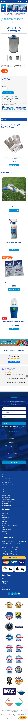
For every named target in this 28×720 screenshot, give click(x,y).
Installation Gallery (6, 493)
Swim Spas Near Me (6, 501)
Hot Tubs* (10, 449)
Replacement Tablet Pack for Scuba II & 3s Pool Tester (14, 158)
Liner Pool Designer (6, 497)
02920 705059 (13, 13)
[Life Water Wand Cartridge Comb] (14, 189)
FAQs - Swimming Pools (7, 482)
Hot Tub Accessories (12, 453)
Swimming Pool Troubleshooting (9, 480)
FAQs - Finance (5, 491)
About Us (4, 515)
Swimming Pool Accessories (14, 446)
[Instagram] (12, 593)
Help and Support (6, 478)
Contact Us (4, 519)
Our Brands (4, 523)
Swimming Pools (11, 438)
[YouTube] (18, 593)
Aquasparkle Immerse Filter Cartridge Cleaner (14, 282)
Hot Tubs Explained (6, 505)
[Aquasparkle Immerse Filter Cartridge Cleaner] (14, 268)
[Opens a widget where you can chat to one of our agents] (23, 717)
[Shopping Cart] (26, 1)
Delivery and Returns (6, 529)
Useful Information (6, 487)
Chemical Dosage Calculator (8, 499)
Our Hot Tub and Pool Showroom (9, 525)
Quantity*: (4, 86)
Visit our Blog (5, 513)
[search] (23, 1)
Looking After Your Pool (7, 485)
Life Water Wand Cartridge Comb (14, 203)
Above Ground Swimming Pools (14, 435)
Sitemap (3, 527)
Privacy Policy (5, 531)
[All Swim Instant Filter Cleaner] (14, 228)
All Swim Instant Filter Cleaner (14, 242)
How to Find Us (5, 517)
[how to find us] (18, 1)
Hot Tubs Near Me (6, 503)
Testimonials (4, 521)
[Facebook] (9, 593)
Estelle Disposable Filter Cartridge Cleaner (14, 321)
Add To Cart (8, 92)
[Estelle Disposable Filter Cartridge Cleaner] (14, 308)
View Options (14, 289)
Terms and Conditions (7, 533)
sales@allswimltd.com (20, 13)
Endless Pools (11, 442)
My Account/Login (6, 495)
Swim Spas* (10, 457)
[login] (20, 1)
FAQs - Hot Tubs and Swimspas (9, 489)
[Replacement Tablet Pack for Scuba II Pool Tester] (14, 144)
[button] (1, 376)
